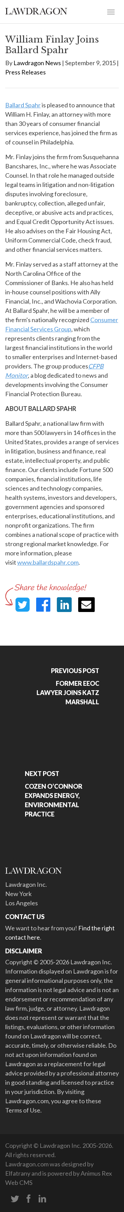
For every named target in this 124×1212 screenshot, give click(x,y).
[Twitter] (15, 1199)
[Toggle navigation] (111, 11)
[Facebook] (28, 1199)
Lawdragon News (37, 63)
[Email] (86, 604)
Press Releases (25, 72)
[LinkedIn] (42, 1199)
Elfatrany (17, 1173)
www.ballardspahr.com (48, 562)
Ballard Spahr (23, 105)
